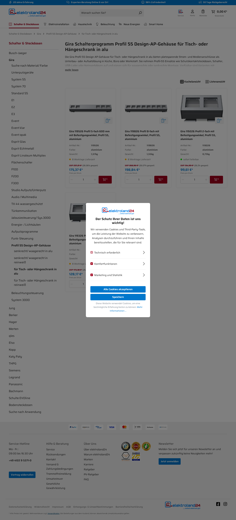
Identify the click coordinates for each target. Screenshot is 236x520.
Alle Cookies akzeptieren (118, 289)
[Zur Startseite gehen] (118, 210)
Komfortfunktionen (105, 264)
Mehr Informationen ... (126, 309)
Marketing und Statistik (108, 275)
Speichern (118, 297)
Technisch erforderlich (107, 253)
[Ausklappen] (144, 252)
